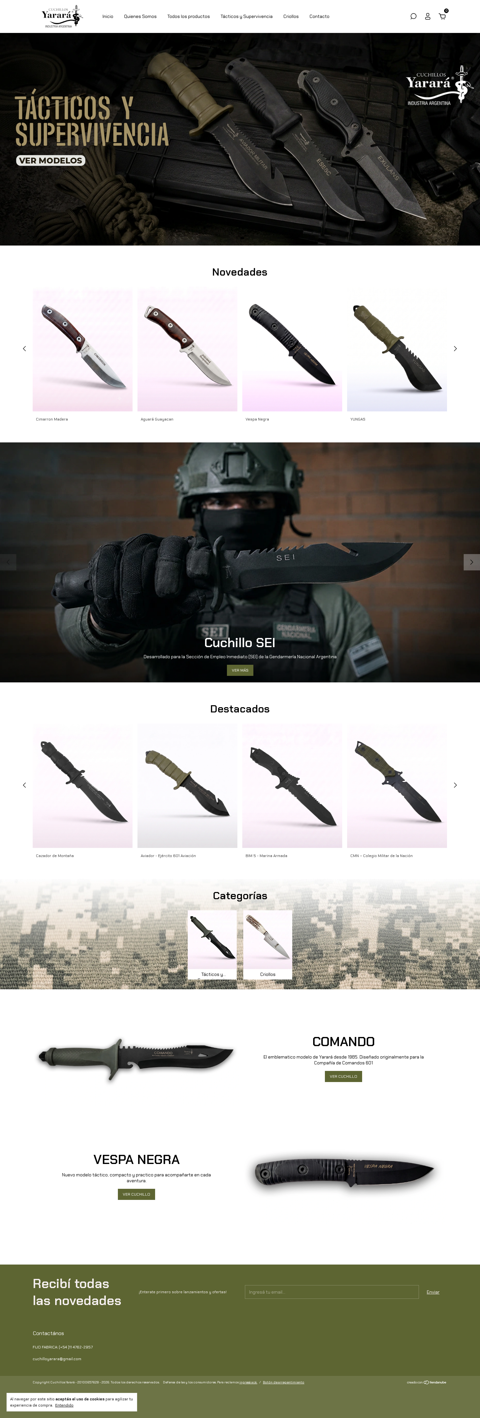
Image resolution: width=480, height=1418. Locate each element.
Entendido (64, 1405)
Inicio (108, 16)
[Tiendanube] (427, 1383)
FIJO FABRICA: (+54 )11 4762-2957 (63, 1347)
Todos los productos (189, 16)
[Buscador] (413, 17)
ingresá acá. (248, 1382)
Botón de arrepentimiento (283, 1382)
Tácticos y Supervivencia (247, 16)
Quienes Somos (140, 16)
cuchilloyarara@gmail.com (57, 1359)
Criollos (291, 16)
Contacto (319, 16)
